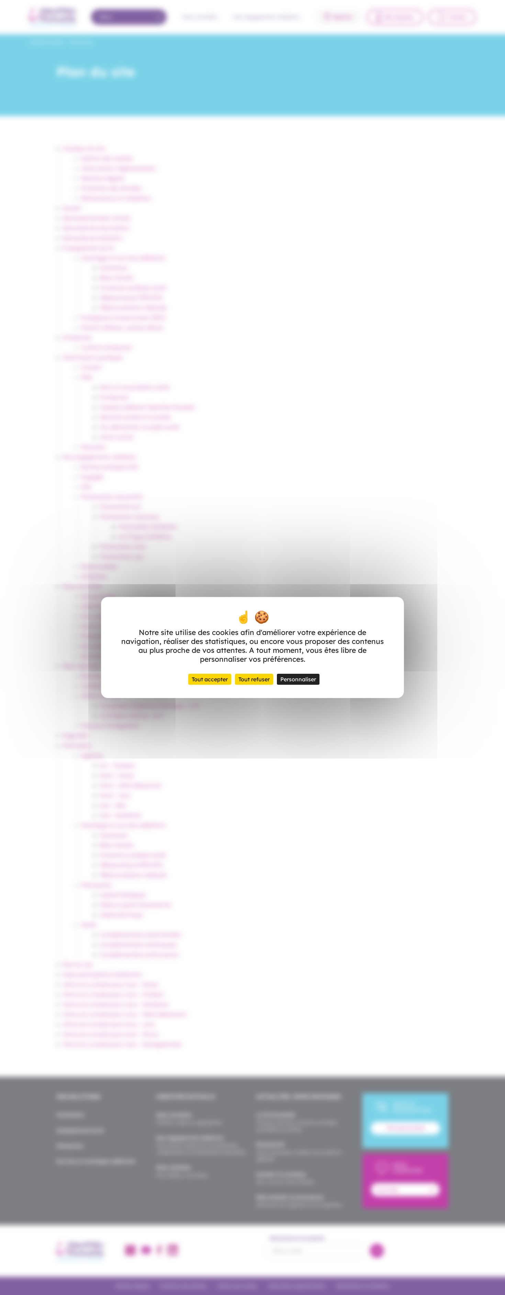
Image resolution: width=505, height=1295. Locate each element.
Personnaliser (298, 679)
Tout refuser (254, 679)
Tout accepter (210, 679)
